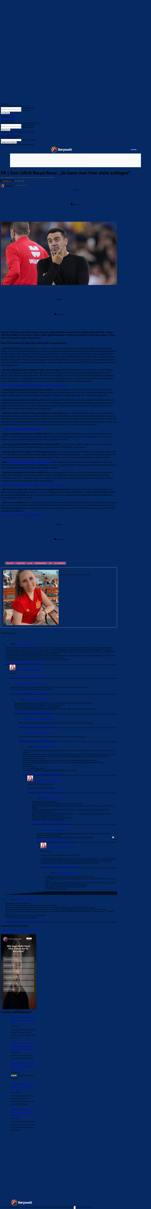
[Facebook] (115, 149)
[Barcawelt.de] (61, 149)
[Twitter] (124, 149)
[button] (138, 165)
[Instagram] (120, 149)
